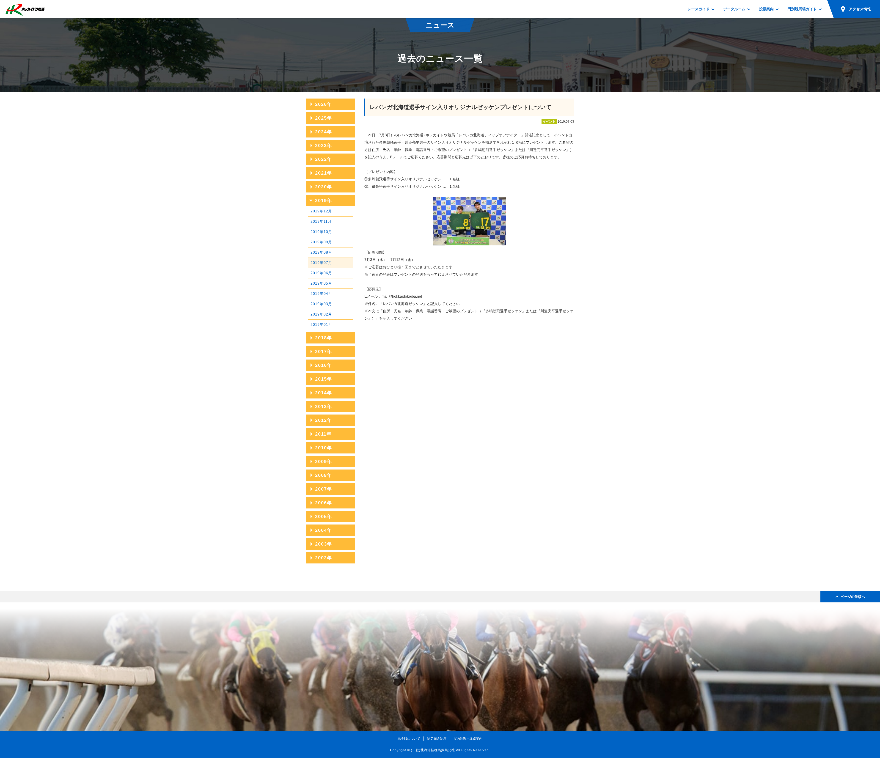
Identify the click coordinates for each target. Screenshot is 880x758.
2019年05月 (321, 283)
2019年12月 (321, 211)
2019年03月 (321, 304)
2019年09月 (321, 242)
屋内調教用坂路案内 (468, 738)
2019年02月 (321, 314)
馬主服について (409, 738)
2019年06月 (321, 273)
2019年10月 (321, 232)
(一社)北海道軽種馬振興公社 (433, 750)
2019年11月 (321, 221)
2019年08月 (321, 252)
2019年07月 (321, 263)
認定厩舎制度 (436, 738)
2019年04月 (321, 294)
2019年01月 (321, 325)
